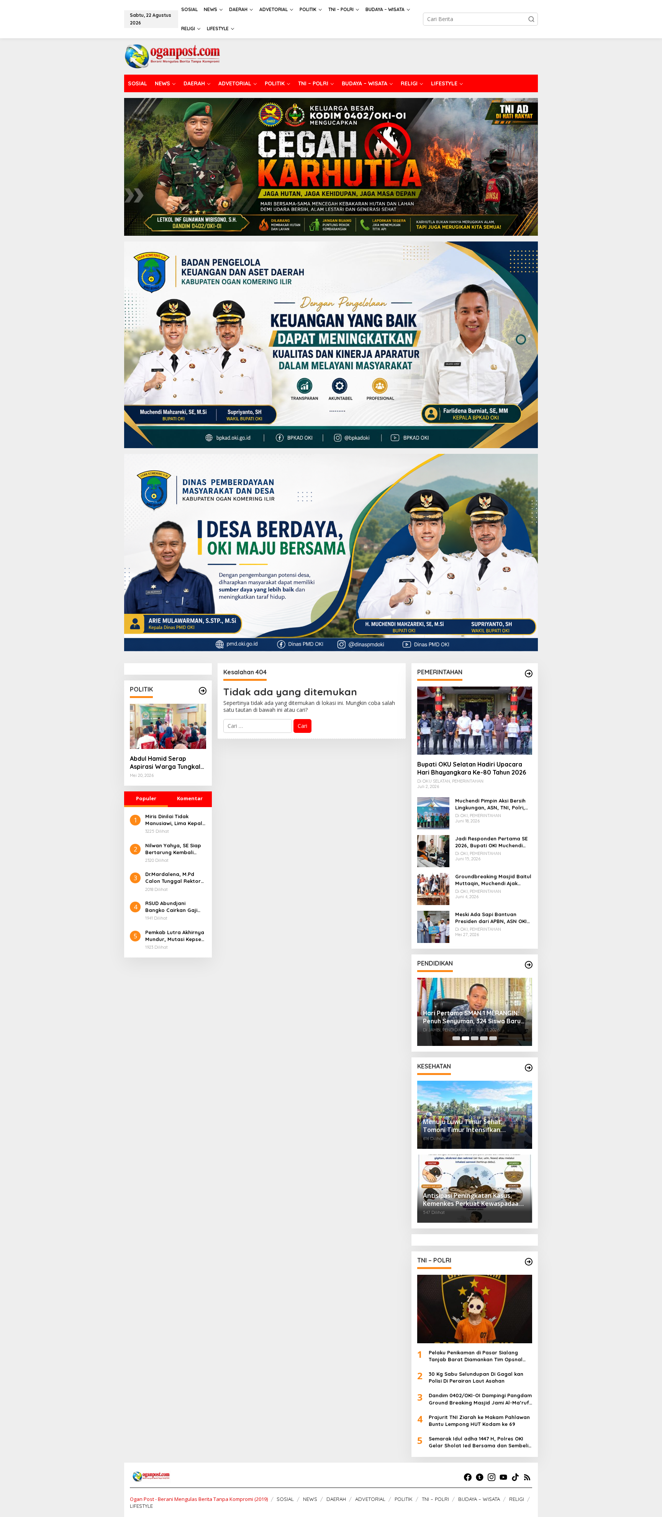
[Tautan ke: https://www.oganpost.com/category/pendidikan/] (528, 964)
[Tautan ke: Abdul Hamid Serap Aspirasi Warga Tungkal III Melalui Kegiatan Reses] (168, 726)
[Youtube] (503, 1477)
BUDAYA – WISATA (479, 1499)
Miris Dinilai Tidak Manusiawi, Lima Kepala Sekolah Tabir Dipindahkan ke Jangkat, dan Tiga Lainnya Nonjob (175, 820)
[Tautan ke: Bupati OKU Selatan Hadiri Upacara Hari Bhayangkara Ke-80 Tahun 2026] (474, 721)
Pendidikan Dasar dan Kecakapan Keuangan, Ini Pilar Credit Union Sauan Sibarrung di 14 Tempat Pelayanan (502, 1012)
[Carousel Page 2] (465, 1038)
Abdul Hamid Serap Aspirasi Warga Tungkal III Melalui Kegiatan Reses (167, 763)
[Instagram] (491, 1477)
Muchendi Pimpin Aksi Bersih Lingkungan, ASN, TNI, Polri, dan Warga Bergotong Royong (490, 804)
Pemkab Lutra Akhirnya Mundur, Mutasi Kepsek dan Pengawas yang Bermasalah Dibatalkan (175, 936)
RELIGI (516, 1499)
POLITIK (404, 1499)
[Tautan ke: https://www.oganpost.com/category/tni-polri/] (528, 1261)
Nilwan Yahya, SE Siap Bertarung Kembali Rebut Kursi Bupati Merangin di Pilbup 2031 (175, 849)
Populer (146, 798)
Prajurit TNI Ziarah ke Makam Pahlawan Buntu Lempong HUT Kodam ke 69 (479, 1420)
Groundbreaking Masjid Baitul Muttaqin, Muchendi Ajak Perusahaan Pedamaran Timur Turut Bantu (493, 880)
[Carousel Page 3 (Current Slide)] (474, 1038)
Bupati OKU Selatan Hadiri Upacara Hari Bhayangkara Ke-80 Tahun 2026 (471, 768)
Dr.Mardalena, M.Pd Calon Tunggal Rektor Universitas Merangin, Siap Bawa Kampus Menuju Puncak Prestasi (175, 877)
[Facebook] (468, 1477)
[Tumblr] (480, 1477)
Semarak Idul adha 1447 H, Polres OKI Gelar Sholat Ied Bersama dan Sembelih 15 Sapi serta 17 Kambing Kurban (480, 1442)
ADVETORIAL (370, 1499)
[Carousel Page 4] (484, 1038)
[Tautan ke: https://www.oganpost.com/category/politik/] (202, 690)
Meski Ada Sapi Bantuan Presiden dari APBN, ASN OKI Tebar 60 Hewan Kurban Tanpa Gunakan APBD (491, 918)
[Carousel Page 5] (493, 1038)
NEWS (310, 1499)
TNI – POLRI (435, 1499)
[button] (531, 19)
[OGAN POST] (172, 55)
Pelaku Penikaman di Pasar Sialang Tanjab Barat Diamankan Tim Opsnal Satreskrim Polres (476, 1356)
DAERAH (336, 1499)
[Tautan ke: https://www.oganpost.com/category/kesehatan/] (528, 1067)
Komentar (190, 798)
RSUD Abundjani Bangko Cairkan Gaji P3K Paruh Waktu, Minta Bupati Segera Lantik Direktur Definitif (175, 906)
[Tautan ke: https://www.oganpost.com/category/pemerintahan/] (528, 673)
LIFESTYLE (141, 1506)
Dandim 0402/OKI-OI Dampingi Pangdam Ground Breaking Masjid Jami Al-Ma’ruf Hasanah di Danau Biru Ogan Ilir (480, 1399)
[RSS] (527, 1477)
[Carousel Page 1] (456, 1038)
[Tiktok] (515, 1477)
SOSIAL (285, 1499)
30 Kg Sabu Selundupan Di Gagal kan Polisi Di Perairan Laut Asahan (476, 1377)
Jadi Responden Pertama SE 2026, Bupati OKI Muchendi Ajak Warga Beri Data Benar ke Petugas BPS (491, 842)
